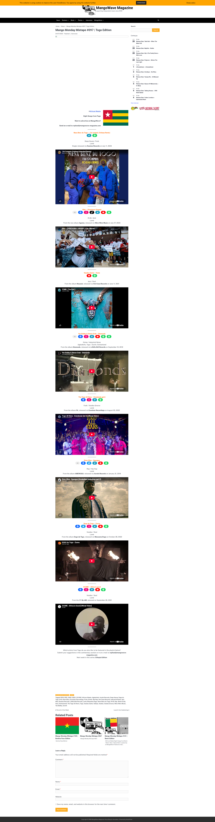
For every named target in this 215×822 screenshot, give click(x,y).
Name (58, 782)
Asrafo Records (105, 697)
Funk (86, 699)
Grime (90, 699)
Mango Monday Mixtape (62, 695)
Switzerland (63, 703)
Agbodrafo (95, 697)
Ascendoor (116, 819)
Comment (59, 759)
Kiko (56, 701)
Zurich (65, 705)
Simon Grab (121, 701)
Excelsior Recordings (77, 699)
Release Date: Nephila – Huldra (145, 48)
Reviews (64, 20)
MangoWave (98, 20)
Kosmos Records (64, 701)
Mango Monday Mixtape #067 (91, 736)
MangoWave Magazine (114, 8)
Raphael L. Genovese (70, 34)
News (58, 20)
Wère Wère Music (120, 703)
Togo (81, 703)
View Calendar (135, 103)
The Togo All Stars (73, 703)
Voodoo (101, 703)
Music (72, 20)
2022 (69, 697)
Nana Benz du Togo (104, 701)
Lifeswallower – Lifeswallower (144, 67)
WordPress (129, 819)
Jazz (123, 699)
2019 (62, 697)
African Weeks (95, 111)
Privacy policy (191, 3)
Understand (141, 3)
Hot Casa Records (104, 699)
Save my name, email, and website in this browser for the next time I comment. (86, 804)
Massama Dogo (92, 701)
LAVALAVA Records (76, 701)
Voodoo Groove (109, 703)
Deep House (114, 697)
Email (58, 789)
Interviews (89, 20)
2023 (74, 697)
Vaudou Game (88, 703)
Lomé (85, 701)
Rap (116, 701)
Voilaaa (95, 703)
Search (133, 26)
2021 (65, 697)
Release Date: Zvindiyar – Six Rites (146, 72)
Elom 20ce (66, 699)
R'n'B (112, 701)
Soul (56, 703)
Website (58, 797)
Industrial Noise (116, 699)
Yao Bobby (58, 705)
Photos (80, 20)
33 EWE (78, 697)
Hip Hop (95, 699)
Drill (60, 699)
